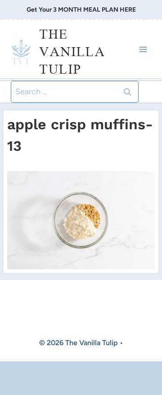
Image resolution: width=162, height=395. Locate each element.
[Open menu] (143, 49)
